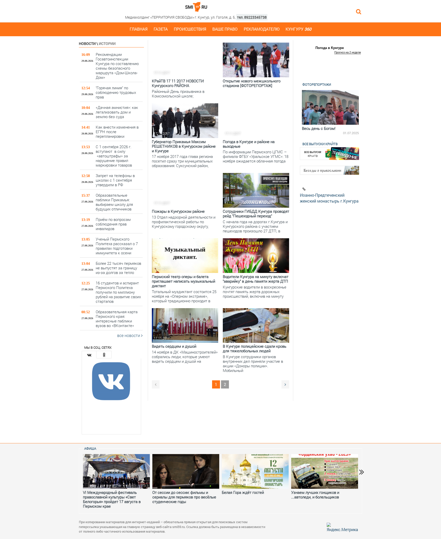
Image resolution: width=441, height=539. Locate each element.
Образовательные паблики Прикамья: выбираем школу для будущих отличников (114, 202)
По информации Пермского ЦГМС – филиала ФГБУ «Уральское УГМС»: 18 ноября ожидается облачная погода (255, 156)
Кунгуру (298, 29)
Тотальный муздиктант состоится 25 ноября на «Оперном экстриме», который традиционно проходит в (184, 296)
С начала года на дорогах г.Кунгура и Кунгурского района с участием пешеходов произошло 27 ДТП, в (255, 226)
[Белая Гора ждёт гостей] (255, 471)
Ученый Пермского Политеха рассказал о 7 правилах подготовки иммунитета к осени (117, 245)
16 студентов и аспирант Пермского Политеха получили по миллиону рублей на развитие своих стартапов (118, 292)
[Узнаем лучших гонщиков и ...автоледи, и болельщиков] (324, 471)
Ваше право (225, 29)
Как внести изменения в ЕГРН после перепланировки (117, 131)
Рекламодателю (261, 29)
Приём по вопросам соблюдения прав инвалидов (113, 224)
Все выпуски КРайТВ (320, 144)
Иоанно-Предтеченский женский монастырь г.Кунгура (329, 198)
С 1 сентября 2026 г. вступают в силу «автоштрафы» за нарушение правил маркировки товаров (114, 155)
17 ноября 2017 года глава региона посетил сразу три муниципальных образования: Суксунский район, (182, 161)
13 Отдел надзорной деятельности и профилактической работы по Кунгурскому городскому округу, (183, 222)
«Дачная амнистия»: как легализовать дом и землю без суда (117, 112)
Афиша (90, 448)
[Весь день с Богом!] (329, 107)
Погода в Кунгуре (329, 48)
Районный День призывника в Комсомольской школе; (178, 93)
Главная (139, 29)
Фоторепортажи (316, 84)
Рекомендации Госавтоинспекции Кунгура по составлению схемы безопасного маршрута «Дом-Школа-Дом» (117, 66)
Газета (161, 29)
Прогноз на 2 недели (347, 52)
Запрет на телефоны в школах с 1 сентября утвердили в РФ (115, 180)
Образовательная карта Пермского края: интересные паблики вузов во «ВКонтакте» (117, 318)
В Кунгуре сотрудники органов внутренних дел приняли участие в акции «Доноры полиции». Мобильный (253, 363)
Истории (107, 43)
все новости (129, 335)
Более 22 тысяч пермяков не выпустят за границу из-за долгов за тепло (118, 268)
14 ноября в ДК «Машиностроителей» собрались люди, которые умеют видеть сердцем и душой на (185, 356)
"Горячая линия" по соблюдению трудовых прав (116, 92)
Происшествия (190, 29)
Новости (87, 43)
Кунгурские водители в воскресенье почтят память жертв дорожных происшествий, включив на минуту (254, 291)
